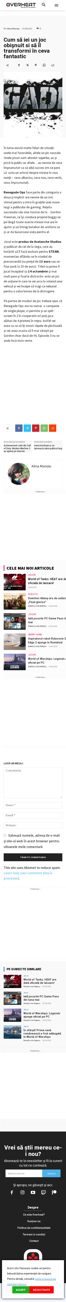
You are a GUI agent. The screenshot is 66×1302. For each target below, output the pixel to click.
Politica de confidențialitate (33, 1227)
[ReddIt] (52, 65)
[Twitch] (43, 1192)
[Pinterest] (35, 65)
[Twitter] (27, 65)
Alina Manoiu (13, 28)
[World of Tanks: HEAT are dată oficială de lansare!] (15, 582)
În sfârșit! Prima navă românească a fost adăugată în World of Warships (42, 1033)
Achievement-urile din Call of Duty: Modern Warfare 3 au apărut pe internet (17, 448)
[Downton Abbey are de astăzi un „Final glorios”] (15, 601)
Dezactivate (41, 1290)
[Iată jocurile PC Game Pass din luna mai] (15, 621)
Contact (33, 1240)
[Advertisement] (33, 527)
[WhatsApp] (44, 65)
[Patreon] (54, 1192)
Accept (21, 1290)
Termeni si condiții (34, 1234)
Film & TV (33, 594)
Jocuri (32, 575)
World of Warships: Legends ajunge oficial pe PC (41, 1015)
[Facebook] (19, 65)
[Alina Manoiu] (19, 474)
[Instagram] (22, 1192)
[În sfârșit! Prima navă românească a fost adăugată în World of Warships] (12, 1032)
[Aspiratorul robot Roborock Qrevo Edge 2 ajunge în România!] (15, 641)
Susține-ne (34, 1221)
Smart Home (35, 634)
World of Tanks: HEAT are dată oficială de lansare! (39, 981)
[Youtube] (33, 1192)
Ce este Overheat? (34, 1214)
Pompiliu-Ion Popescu (37, 606)
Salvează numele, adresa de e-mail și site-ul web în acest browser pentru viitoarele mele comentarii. (32, 841)
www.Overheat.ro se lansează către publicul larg (48, 447)
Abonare (51, 1173)
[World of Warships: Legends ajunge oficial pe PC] (15, 662)
